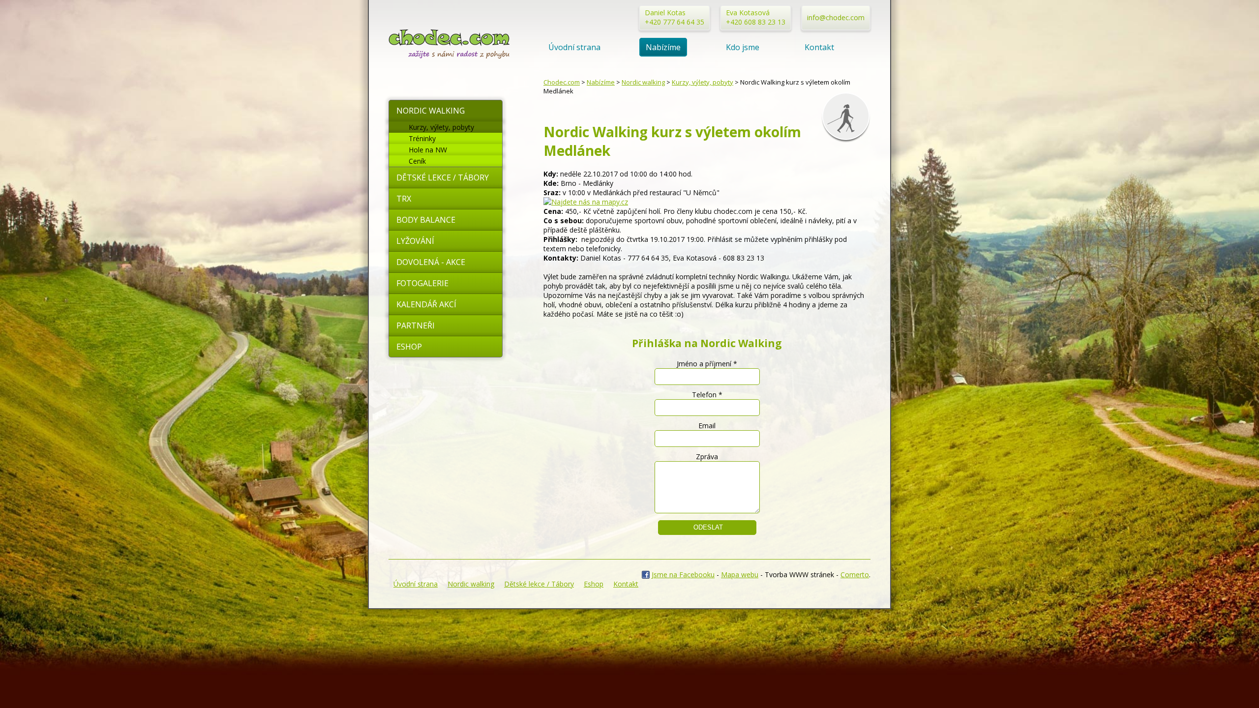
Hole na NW (428, 149)
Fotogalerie (422, 283)
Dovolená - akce (430, 262)
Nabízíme (663, 47)
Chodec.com (561, 82)
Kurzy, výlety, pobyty (441, 127)
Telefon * (707, 394)
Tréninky (422, 138)
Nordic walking (430, 110)
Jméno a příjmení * (707, 363)
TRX (403, 198)
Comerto (854, 574)
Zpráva (707, 456)
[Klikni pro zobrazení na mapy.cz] (585, 201)
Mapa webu (739, 574)
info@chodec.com (836, 17)
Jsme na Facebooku (683, 574)
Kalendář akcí (426, 304)
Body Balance (425, 219)
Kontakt (819, 47)
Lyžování (415, 241)
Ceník (417, 161)
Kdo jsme (742, 47)
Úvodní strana (574, 47)
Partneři (415, 325)
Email (707, 425)
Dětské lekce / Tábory (442, 177)
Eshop (409, 346)
